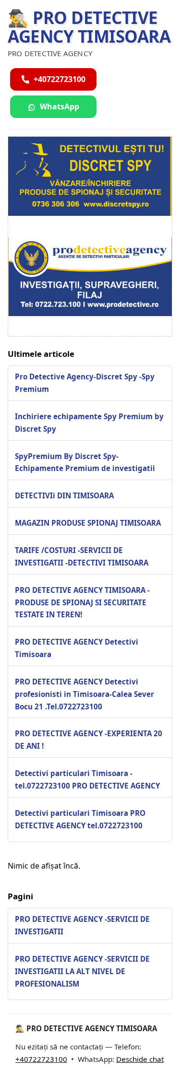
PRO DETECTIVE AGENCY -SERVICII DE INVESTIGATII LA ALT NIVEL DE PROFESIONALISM (82, 971)
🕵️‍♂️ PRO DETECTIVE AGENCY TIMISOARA (89, 26)
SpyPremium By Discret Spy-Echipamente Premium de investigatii (85, 462)
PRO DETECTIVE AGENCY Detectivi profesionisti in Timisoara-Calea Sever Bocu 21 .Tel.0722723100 (84, 694)
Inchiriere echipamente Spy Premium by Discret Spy (89, 423)
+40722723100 (41, 1059)
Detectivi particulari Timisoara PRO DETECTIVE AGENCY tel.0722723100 (80, 819)
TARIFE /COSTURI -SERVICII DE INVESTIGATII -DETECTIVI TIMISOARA (81, 556)
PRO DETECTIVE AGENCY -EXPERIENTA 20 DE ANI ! (88, 740)
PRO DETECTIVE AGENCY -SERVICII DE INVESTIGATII (82, 925)
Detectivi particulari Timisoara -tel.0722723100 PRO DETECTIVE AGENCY (87, 779)
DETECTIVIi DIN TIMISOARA (64, 495)
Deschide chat (140, 1059)
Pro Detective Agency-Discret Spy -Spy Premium (85, 383)
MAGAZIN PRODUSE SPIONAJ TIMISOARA (88, 523)
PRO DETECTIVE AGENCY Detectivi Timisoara (76, 648)
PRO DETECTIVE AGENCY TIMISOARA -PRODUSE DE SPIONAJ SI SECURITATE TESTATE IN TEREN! (82, 602)
